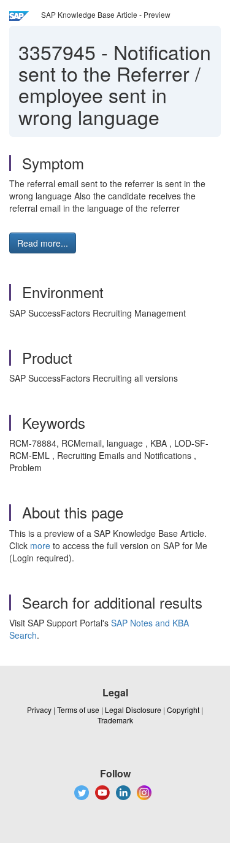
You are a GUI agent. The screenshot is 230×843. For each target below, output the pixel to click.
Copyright (183, 709)
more (40, 545)
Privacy (39, 709)
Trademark (115, 720)
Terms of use (78, 709)
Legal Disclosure (133, 709)
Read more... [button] (42, 243)
